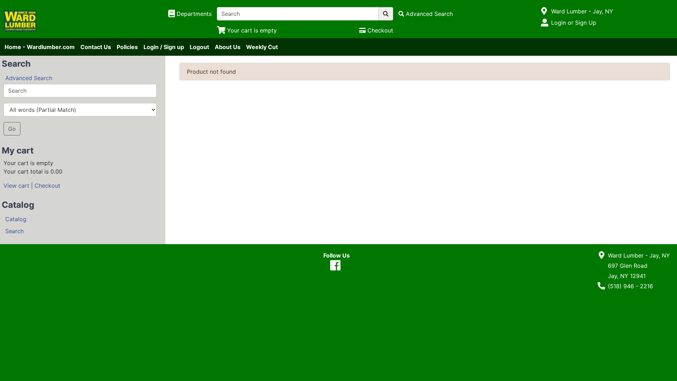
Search (14, 231)
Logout (199, 46)
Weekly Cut (262, 46)
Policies (127, 46)
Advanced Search (28, 77)
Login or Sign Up (573, 22)
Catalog (15, 219)
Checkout (47, 185)
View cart (16, 185)
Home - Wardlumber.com (40, 46)
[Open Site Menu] (544, 11)
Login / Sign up (164, 46)
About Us (227, 46)
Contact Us (95, 46)
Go (12, 128)
